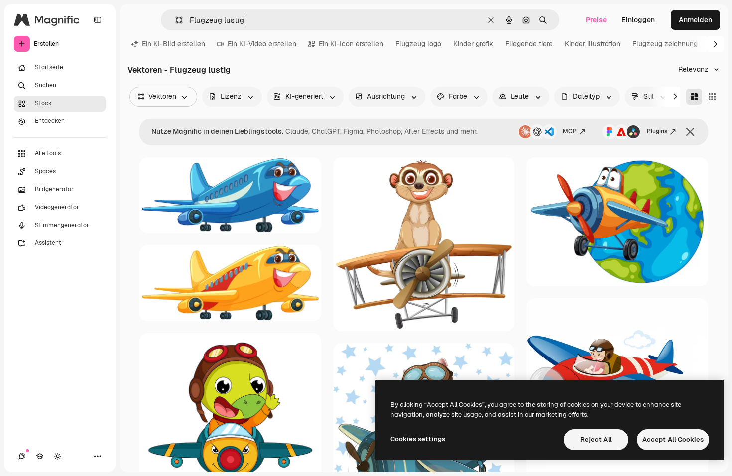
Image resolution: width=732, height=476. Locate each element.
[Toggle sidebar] (98, 20)
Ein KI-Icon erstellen (351, 43)
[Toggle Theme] (58, 456)
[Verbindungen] (22, 456)
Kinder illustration (592, 43)
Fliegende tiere (529, 43)
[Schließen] (690, 132)
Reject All (596, 439)
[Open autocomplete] (175, 20)
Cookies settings (417, 439)
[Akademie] (40, 456)
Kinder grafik (473, 43)
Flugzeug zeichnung (665, 43)
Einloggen (638, 19)
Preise (596, 19)
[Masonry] (694, 97)
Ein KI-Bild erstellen (173, 43)
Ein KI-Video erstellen (262, 43)
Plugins (657, 131)
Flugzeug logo (418, 43)
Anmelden (695, 19)
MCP (570, 131)
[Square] (712, 97)
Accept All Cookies (673, 439)
